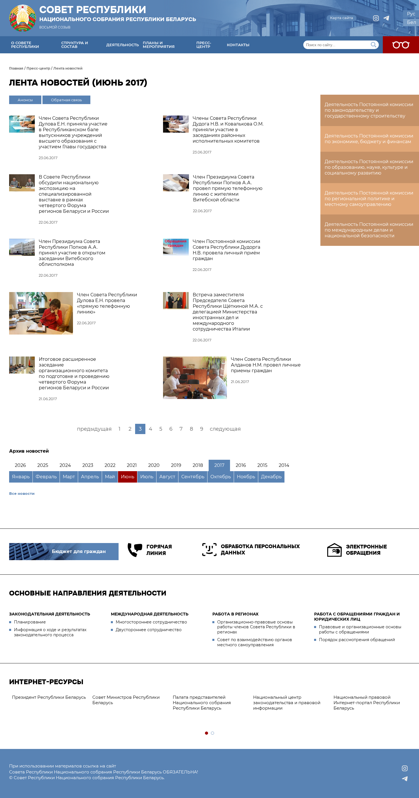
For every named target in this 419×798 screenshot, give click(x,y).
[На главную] (22, 18)
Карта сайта (341, 17)
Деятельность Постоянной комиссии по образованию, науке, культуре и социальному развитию (369, 167)
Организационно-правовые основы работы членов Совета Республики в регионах (256, 627)
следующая (225, 429)
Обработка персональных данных (260, 549)
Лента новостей (68, 68)
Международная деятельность (149, 614)
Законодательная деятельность (49, 614)
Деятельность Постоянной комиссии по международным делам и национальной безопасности (369, 230)
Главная (16, 68)
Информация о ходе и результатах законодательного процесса (50, 632)
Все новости (21, 493)
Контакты (238, 44)
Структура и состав (74, 44)
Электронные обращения (366, 550)
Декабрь (271, 476)
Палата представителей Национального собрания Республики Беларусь (202, 702)
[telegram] (386, 18)
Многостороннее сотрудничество (151, 622)
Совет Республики (117, 13)
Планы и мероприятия (159, 44)
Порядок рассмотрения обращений (357, 639)
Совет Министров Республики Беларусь (126, 699)
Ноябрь (246, 476)
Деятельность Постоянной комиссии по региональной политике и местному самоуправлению (369, 198)
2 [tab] (212, 733)
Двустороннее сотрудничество (149, 629)
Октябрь (220, 476)
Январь (21, 476)
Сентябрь (192, 476)
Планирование (30, 622)
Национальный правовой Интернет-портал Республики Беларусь (366, 702)
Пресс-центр (203, 44)
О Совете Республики (25, 44)
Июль (146, 476)
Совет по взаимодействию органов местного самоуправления (254, 642)
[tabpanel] (49, 697)
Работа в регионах (235, 614)
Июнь (127, 476)
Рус (411, 14)
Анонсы (25, 100)
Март (69, 476)
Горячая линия (159, 550)
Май (110, 476)
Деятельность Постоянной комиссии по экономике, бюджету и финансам (369, 138)
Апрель (90, 476)
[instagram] (376, 18)
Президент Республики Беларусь (49, 697)
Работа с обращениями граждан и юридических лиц (357, 616)
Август (167, 476)
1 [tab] (206, 733)
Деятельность (122, 44)
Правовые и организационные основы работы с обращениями (360, 629)
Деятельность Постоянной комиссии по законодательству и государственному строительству (369, 110)
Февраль (46, 476)
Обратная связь (66, 100)
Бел (411, 22)
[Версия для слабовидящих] (401, 44)
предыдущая (94, 429)
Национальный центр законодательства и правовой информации (286, 702)
